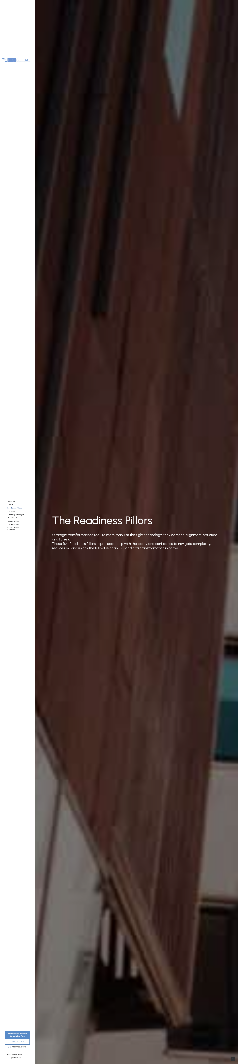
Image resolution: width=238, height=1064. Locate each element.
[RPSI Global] (19, 55)
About (10, 505)
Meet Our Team (14, 518)
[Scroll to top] (233, 1058)
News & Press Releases (13, 529)
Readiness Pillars (14, 508)
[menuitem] (17, 501)
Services (11, 511)
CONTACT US (17, 1041)
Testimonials (13, 524)
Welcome (11, 501)
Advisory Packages (15, 515)
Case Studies (13, 521)
